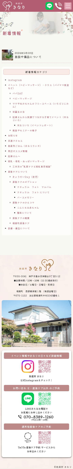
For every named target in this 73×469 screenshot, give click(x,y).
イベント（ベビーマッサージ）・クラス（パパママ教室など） (38, 86)
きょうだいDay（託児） (26, 176)
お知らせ (13, 135)
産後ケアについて (18, 171)
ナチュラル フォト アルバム (34, 187)
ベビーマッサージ (22, 98)
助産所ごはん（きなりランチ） (25, 146)
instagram (15, 80)
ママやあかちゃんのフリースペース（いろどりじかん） (41, 105)
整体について (24, 212)
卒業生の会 (19, 111)
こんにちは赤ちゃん (28, 207)
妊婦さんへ (14, 156)
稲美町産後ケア (21, 223)
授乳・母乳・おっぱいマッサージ (26, 161)
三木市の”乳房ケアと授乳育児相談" (32, 166)
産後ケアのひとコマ (24, 202)
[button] (67, 6)
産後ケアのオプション (25, 182)
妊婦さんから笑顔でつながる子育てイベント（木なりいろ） (41, 118)
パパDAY (18, 93)
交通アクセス (15, 140)
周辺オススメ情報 (18, 151)
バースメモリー (25, 197)
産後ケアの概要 (21, 218)
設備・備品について (19, 228)
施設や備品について (28, 57)
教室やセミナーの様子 (25, 130)
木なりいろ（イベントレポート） (35, 125)
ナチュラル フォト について (33, 192)
